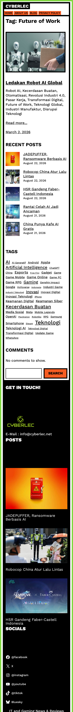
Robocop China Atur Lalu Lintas (34, 569)
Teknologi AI (16, 328)
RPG (45, 316)
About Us (21, 12)
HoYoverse (23, 287)
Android (33, 262)
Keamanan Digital (20, 301)
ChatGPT (54, 267)
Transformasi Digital (19, 333)
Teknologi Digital (38, 328)
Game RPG (14, 282)
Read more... (16, 123)
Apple (45, 262)
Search (55, 373)
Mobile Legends (45, 312)
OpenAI (11, 316)
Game (57, 272)
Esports (21, 272)
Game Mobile (15, 277)
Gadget (46, 272)
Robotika (36, 316)
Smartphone (15, 323)
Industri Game (53, 287)
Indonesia (36, 287)
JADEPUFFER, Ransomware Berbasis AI (44, 156)
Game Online (37, 277)
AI (8, 262)
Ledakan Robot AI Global (34, 82)
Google (10, 287)
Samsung (56, 316)
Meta (29, 312)
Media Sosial (15, 312)
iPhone (38, 296)
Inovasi (32, 291)
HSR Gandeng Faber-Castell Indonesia (41, 191)
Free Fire (34, 273)
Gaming (31, 282)
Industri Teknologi (15, 292)
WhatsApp (12, 337)
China (9, 272)
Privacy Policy (49, 12)
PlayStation (24, 317)
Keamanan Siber (49, 301)
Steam (29, 323)
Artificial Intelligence (26, 267)
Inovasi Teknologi (19, 296)
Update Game (44, 333)
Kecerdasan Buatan (28, 306)
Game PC (55, 277)
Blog (33, 12)
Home (9, 12)
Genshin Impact (50, 282)
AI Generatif (19, 262)
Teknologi (47, 322)
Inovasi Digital (50, 292)
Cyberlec (17, 6)
